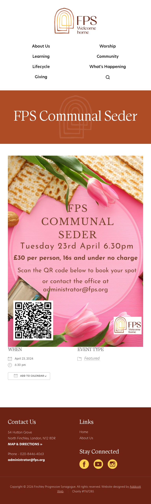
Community (108, 57)
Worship (107, 47)
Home (83, 432)
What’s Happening (107, 67)
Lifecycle (41, 67)
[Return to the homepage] (75, 21)
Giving (41, 77)
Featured (92, 359)
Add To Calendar (31, 376)
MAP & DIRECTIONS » (25, 444)
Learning (41, 57)
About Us (41, 47)
